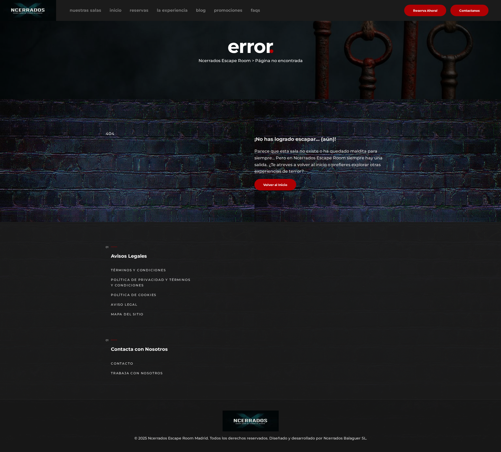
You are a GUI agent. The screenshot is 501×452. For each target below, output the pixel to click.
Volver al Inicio (275, 185)
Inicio (115, 10)
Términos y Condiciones (138, 270)
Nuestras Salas (85, 10)
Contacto (122, 363)
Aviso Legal (124, 304)
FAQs (255, 10)
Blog (201, 10)
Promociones (228, 10)
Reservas (139, 10)
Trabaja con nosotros (137, 373)
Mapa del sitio (127, 314)
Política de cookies (133, 295)
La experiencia (172, 10)
